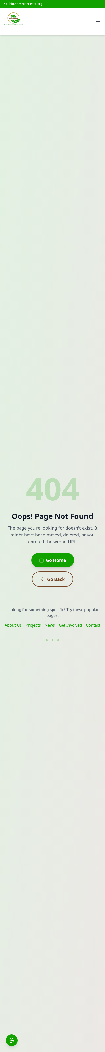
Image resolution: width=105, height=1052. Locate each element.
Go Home (56, 560)
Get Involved (70, 625)
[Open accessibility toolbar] (12, 1040)
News (50, 625)
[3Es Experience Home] (13, 21)
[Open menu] (98, 21)
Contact (93, 625)
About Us (13, 625)
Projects (33, 625)
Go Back (56, 579)
